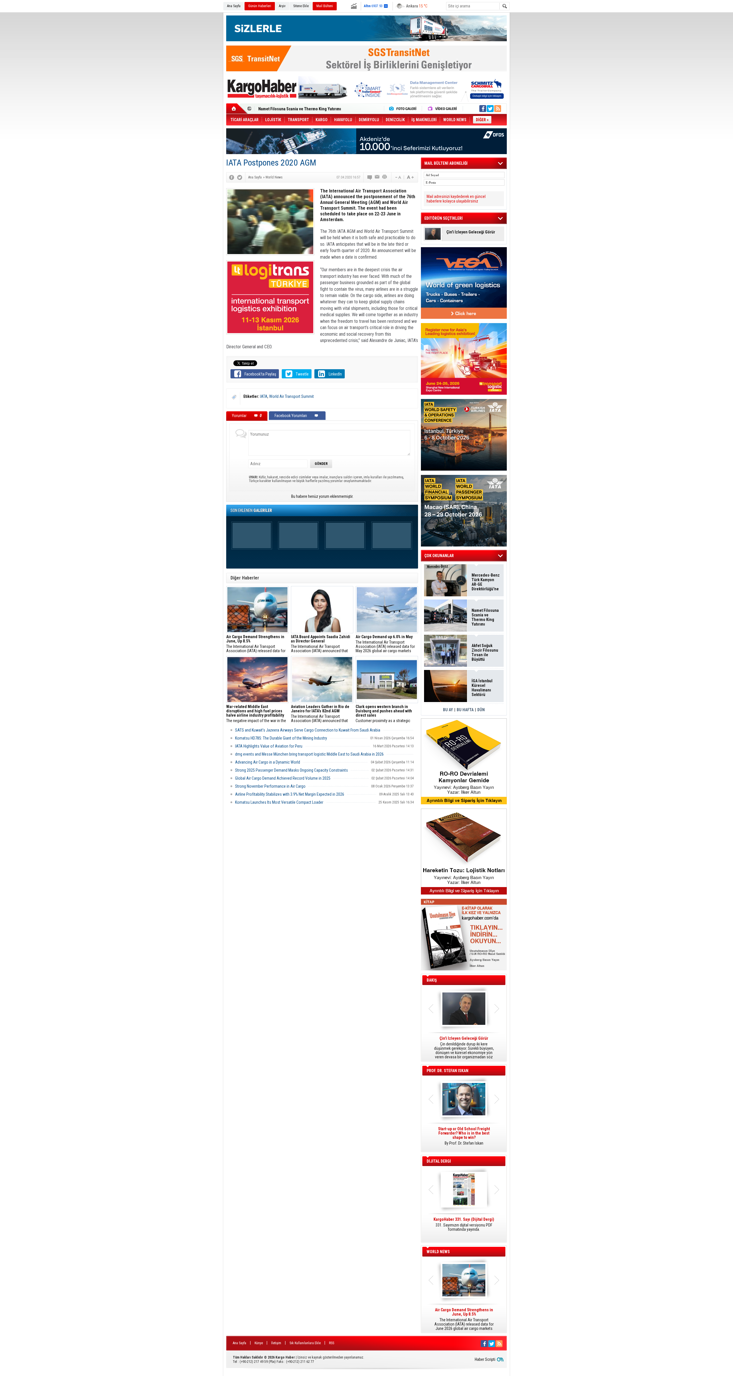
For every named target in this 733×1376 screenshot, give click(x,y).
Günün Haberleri (259, 6)
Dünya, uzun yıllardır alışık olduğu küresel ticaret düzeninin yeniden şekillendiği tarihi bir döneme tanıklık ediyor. (464, 1047)
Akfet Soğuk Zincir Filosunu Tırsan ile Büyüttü (485, 652)
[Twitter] (239, 177)
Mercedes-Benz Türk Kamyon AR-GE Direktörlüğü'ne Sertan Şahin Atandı (486, 582)
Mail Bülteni (324, 6)
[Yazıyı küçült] (397, 177)
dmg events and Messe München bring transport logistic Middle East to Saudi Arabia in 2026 (309, 754)
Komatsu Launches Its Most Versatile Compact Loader (279, 802)
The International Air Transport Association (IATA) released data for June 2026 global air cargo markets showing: (255, 644)
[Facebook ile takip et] (482, 108)
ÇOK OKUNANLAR (439, 555)
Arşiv (282, 6)
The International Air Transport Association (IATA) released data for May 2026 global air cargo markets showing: (385, 644)
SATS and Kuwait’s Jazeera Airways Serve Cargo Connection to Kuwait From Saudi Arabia (307, 730)
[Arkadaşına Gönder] (377, 177)
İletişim (276, 1343)
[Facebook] (231, 177)
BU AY (448, 709)
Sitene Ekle (301, 6)
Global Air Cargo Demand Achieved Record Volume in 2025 (282, 778)
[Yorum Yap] (370, 177)
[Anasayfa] (237, 108)
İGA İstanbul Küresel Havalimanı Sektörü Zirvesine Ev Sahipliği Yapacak (482, 688)
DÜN (481, 709)
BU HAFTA (465, 709)
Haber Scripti (485, 1359)
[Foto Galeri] (404, 108)
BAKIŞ (432, 980)
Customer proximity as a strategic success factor (384, 714)
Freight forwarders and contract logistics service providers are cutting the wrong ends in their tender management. (464, 1138)
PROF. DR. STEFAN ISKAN (447, 1070)
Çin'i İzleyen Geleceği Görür (470, 232)
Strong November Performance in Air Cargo (270, 786)
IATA (263, 396)
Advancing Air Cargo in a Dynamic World (267, 762)
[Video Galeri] (442, 108)
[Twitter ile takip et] (490, 108)
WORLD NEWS (438, 1251)
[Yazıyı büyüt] (410, 177)
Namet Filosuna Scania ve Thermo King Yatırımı (485, 617)
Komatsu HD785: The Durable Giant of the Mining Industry (281, 738)
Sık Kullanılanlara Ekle (305, 1343)
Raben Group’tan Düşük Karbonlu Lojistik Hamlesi (301, 109)
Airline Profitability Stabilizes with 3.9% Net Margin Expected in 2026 (289, 794)
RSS (331, 1343)
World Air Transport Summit (291, 396)
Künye (259, 1343)
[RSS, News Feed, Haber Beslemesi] (497, 108)
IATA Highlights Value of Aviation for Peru (268, 746)
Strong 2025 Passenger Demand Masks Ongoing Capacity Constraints (291, 770)
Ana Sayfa (234, 6)
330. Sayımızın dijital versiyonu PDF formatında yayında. (464, 1224)
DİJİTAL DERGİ (439, 1161)
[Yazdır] (384, 177)
